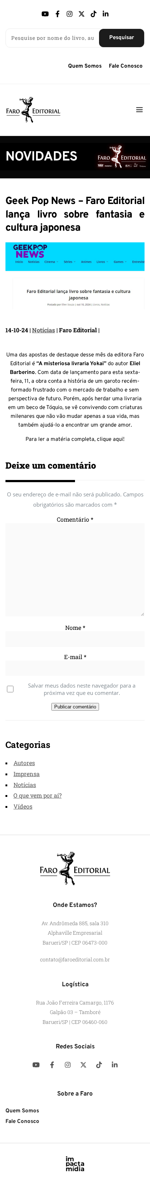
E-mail (75, 657)
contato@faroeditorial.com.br (75, 959)
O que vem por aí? (37, 795)
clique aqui (110, 439)
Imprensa (26, 774)
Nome (75, 627)
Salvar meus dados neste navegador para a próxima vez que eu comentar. (81, 689)
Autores (24, 763)
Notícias (43, 330)
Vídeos (22, 806)
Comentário (75, 519)
